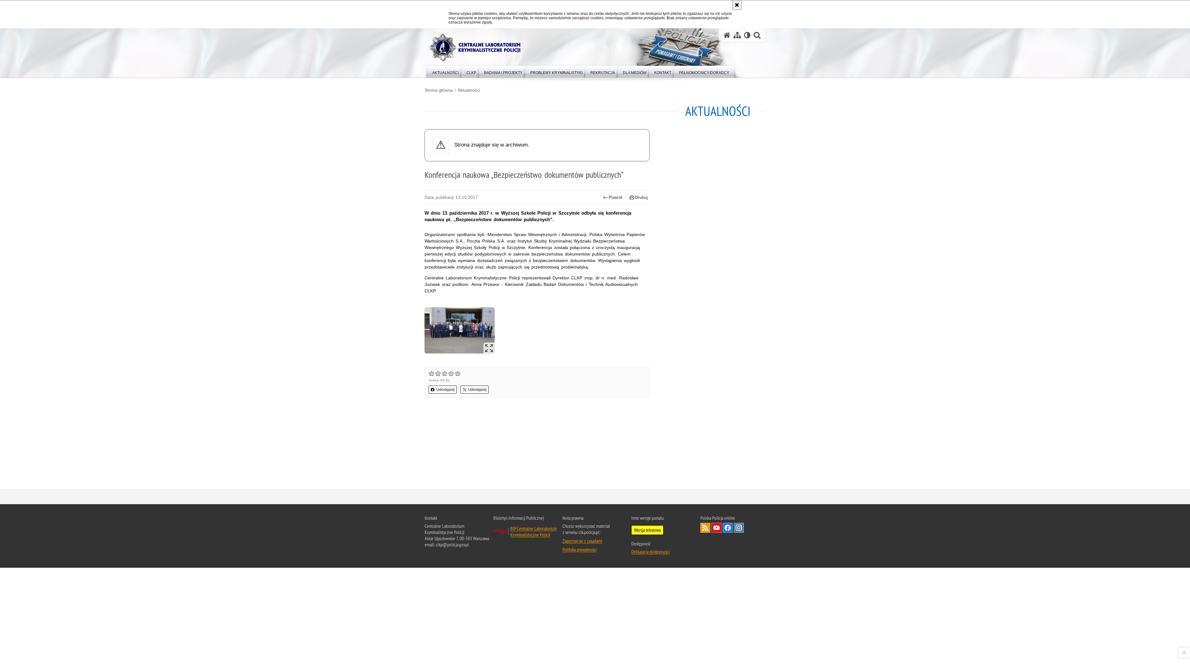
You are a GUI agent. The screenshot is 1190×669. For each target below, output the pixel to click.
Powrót (615, 197)
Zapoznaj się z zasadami (582, 541)
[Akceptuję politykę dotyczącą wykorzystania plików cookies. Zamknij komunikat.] (737, 5)
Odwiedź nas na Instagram (739, 528)
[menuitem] (445, 71)
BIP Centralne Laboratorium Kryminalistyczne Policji (533, 531)
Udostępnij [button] (445, 389)
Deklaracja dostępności (650, 552)
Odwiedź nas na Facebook (728, 528)
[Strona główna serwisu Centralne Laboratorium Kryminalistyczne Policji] (727, 35)
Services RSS (705, 528)
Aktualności (469, 90)
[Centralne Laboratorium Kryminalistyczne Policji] (477, 47)
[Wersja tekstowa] (747, 35)
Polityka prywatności (579, 549)
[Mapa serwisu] (737, 35)
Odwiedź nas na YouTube (716, 528)
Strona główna (439, 90)
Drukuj (641, 197)
